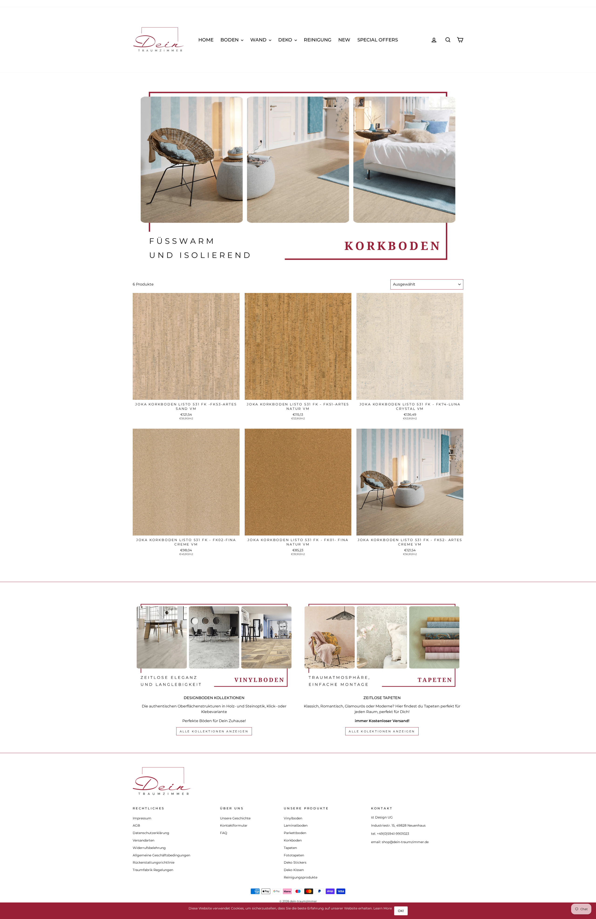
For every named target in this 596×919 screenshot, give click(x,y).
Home (205, 40)
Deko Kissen (294, 870)
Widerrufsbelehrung (149, 848)
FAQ (223, 833)
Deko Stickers (295, 862)
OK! (401, 911)
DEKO (285, 40)
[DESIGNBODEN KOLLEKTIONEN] (214, 645)
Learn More (382, 908)
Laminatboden (296, 825)
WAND (259, 40)
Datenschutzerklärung (151, 833)
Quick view (186, 395)
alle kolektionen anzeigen (382, 731)
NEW (344, 40)
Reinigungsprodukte (300, 877)
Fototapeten (294, 855)
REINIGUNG (317, 40)
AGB (136, 825)
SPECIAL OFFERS (377, 40)
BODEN (230, 40)
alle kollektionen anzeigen (214, 731)
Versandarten (143, 840)
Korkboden (293, 840)
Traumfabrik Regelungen (153, 870)
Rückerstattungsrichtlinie (153, 862)
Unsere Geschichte (235, 818)
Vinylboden (293, 818)
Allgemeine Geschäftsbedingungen (161, 855)
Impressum (142, 818)
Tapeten (290, 848)
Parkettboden (295, 833)
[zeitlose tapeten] (382, 645)
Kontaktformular (233, 825)
